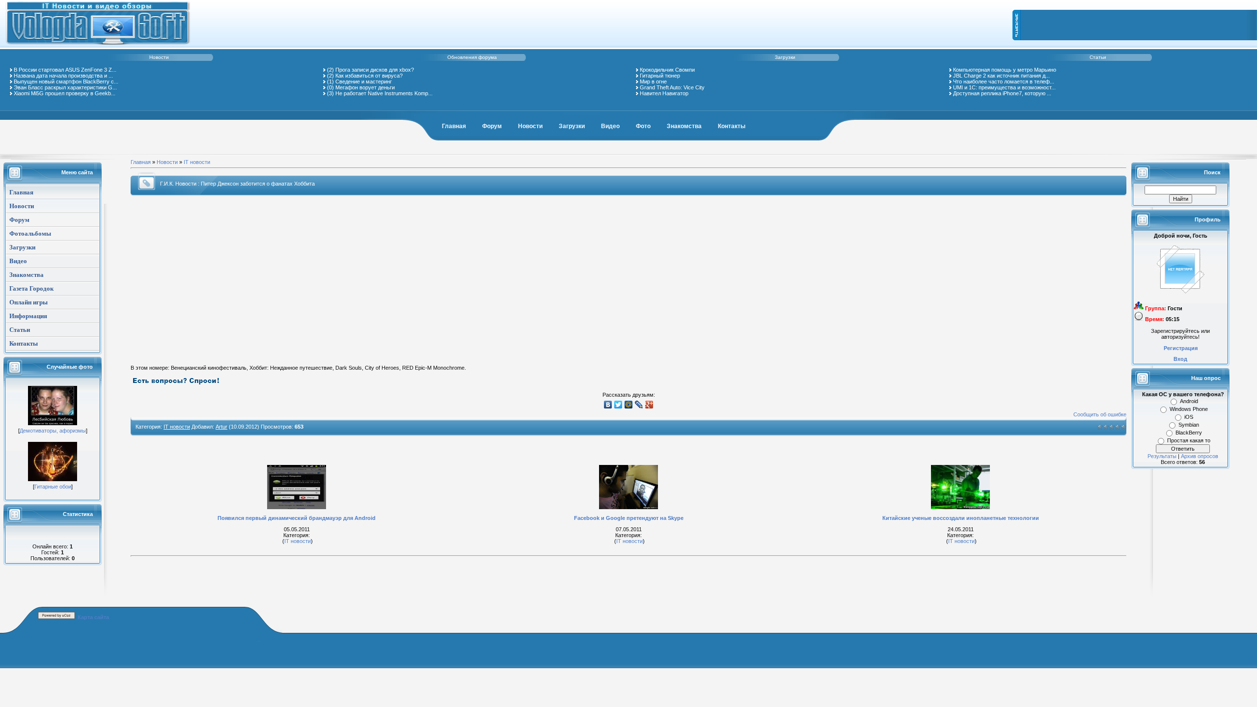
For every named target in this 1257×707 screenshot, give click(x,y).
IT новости (197, 162)
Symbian (1188, 425)
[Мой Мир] (629, 404)
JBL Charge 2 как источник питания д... (1001, 76)
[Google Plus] (649, 404)
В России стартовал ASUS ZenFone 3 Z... (65, 70)
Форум (492, 126)
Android (1189, 401)
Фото (643, 126)
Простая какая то (1188, 440)
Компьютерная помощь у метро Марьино (1004, 70)
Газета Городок (31, 288)
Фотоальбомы (30, 233)
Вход (1180, 359)
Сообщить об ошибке (1099, 414)
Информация (28, 316)
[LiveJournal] (639, 404)
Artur (221, 427)
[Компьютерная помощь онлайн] (98, 46)
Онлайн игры (28, 302)
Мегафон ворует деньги (365, 87)
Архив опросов (1199, 456)
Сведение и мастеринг (363, 81)
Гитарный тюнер (660, 76)
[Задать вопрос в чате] (176, 383)
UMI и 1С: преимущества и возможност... (1004, 87)
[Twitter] (618, 404)
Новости (159, 57)
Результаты (1162, 456)
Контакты (731, 126)
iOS (1188, 417)
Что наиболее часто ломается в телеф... (1003, 81)
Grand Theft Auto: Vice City (672, 87)
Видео (610, 126)
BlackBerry (1188, 432)
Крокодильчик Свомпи (667, 70)
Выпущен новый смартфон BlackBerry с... (66, 81)
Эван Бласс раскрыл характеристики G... (65, 87)
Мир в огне (653, 81)
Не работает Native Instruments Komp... (384, 93)
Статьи (1098, 57)
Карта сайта (93, 617)
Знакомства (684, 126)
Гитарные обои (52, 486)
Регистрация (1181, 348)
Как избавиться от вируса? (369, 76)
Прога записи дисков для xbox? (374, 70)
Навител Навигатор (664, 93)
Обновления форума (472, 57)
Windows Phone (1189, 409)
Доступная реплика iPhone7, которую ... (1002, 93)
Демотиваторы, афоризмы (53, 431)
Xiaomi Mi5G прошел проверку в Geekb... (64, 93)
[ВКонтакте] (608, 404)
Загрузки (785, 57)
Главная (454, 126)
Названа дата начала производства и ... (63, 76)
